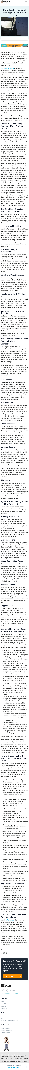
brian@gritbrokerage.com (14, 1067)
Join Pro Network (5, 1028)
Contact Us (3, 1006)
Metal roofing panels (7, 68)
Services (3, 1016)
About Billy (3, 1004)
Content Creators (5, 1032)
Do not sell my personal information (10, 1020)
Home (2, 1001)
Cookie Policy (4, 1008)
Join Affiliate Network (6, 1030)
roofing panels (9, 920)
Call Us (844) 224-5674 (12, 976)
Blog (2, 1018)
